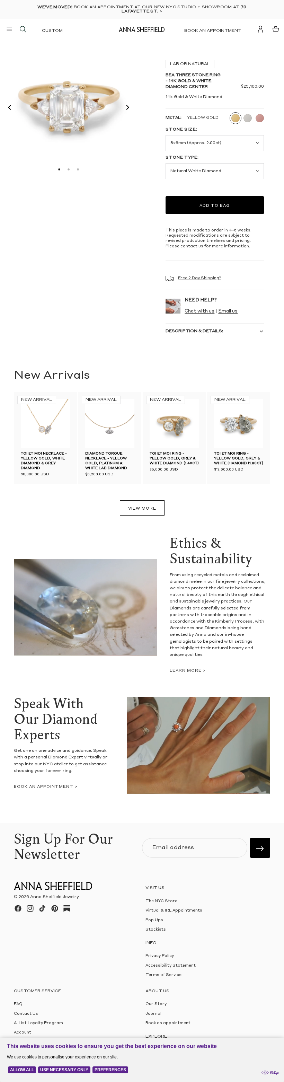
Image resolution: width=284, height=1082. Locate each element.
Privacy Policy (159, 956)
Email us (228, 311)
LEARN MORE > (188, 671)
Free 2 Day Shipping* (199, 278)
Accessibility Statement (170, 965)
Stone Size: (181, 130)
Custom (52, 31)
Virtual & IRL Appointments (173, 911)
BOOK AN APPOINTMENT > (46, 787)
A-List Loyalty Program (38, 1023)
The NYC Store (161, 901)
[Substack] (67, 908)
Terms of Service (163, 975)
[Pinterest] (55, 908)
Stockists (155, 930)
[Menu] (9, 29)
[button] (7, 108)
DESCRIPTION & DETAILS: (194, 331)
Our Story (156, 1004)
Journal (153, 1013)
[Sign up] (260, 848)
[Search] (22, 29)
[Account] (260, 29)
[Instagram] (30, 908)
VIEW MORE (142, 509)
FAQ (18, 1004)
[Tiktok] (42, 908)
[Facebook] (18, 908)
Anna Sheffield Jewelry (54, 897)
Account (22, 1033)
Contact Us (26, 1013)
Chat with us (199, 311)
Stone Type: (182, 158)
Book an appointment (212, 31)
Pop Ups (154, 920)
